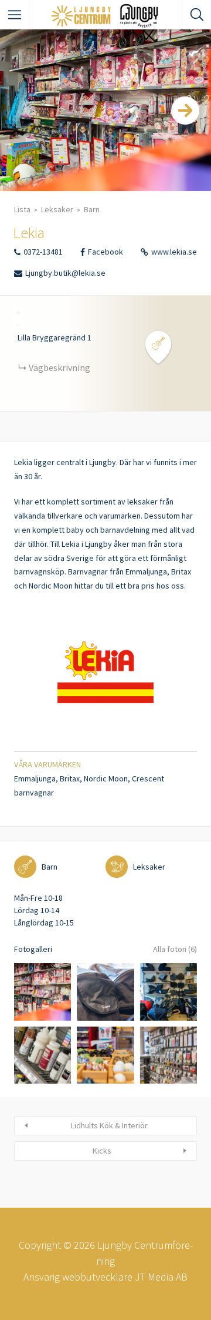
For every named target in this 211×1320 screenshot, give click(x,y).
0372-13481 (43, 251)
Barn (92, 209)
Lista (22, 209)
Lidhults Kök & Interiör (109, 1125)
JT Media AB (161, 1277)
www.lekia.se (174, 251)
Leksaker (57, 209)
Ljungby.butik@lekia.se (65, 273)
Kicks (102, 1150)
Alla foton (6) (175, 949)
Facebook (105, 251)
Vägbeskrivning (59, 367)
